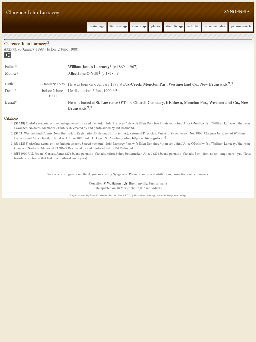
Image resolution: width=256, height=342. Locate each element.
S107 (18, 133)
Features (116, 26)
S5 (17, 153)
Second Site (115, 195)
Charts (136, 26)
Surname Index (214, 26)
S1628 (19, 123)
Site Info (171, 26)
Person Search (241, 26)
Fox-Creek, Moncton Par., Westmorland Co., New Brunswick (175, 84)
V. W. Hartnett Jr (116, 183)
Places (155, 26)
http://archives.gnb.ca (147, 137)
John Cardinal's (99, 195)
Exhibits (193, 26)
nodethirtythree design (173, 195)
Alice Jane (83, 73)
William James (89, 66)
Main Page (97, 26)
